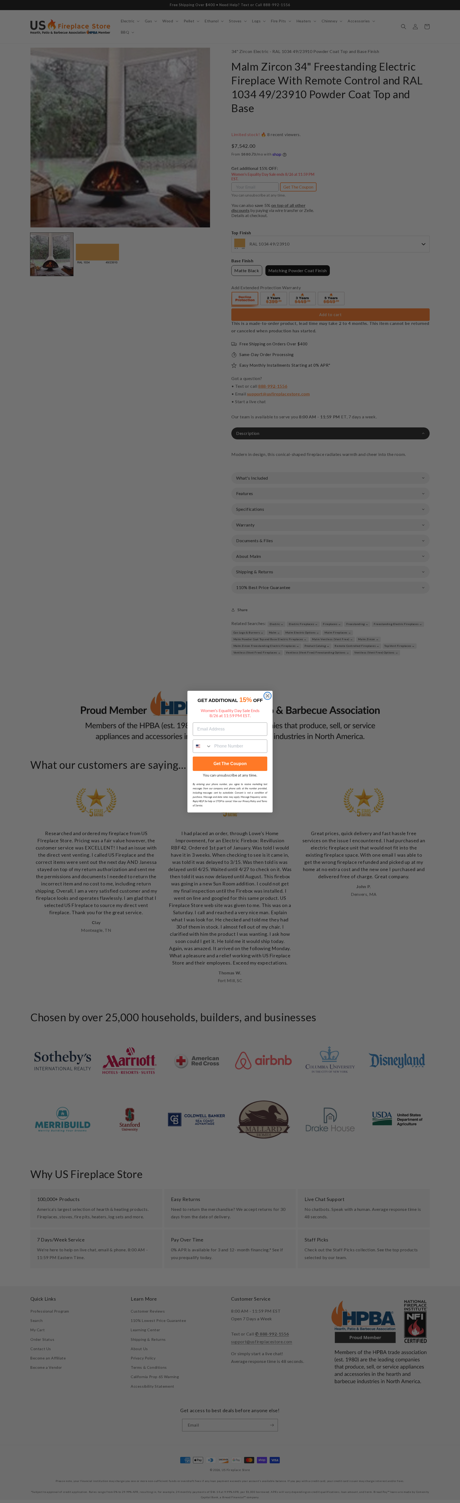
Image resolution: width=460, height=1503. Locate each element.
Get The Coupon (230, 763)
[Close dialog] (267, 696)
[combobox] (202, 746)
